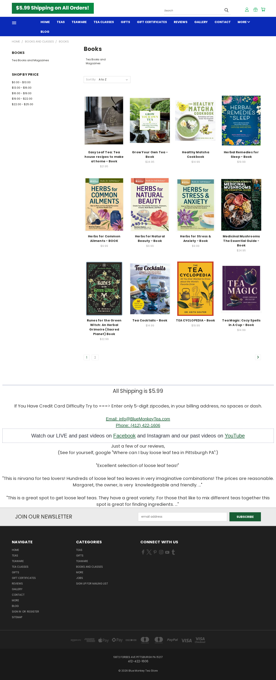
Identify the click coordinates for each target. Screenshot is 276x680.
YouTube (235, 436)
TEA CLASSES (104, 22)
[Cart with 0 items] (263, 9)
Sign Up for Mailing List (92, 583)
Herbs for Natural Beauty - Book (150, 238)
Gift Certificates (152, 22)
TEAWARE (79, 22)
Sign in (17, 611)
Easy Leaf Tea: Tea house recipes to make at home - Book (104, 156)
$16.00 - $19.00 (21, 93)
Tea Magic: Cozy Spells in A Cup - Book (241, 322)
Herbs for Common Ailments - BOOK (104, 238)
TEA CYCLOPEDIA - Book (195, 320)
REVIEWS (180, 22)
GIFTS (125, 22)
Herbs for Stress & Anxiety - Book (195, 238)
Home (45, 22)
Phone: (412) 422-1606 (138, 425)
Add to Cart (104, 124)
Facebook (124, 436)
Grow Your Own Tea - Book (150, 154)
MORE (242, 22)
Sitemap (17, 617)
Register (33, 611)
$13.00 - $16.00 (21, 88)
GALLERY (201, 22)
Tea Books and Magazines (30, 60)
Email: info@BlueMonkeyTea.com (138, 419)
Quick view (104, 116)
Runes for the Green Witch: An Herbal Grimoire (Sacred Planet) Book (104, 327)
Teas (61, 22)
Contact (223, 22)
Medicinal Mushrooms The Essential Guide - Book (241, 241)
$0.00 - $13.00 (21, 82)
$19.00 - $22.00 (22, 99)
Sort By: (91, 79)
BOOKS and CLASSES (89, 567)
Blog (45, 32)
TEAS (79, 550)
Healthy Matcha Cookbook (195, 154)
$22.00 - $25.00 (22, 104)
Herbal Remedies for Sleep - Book (241, 154)
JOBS (79, 578)
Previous (264, 666)
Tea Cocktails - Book (150, 320)
